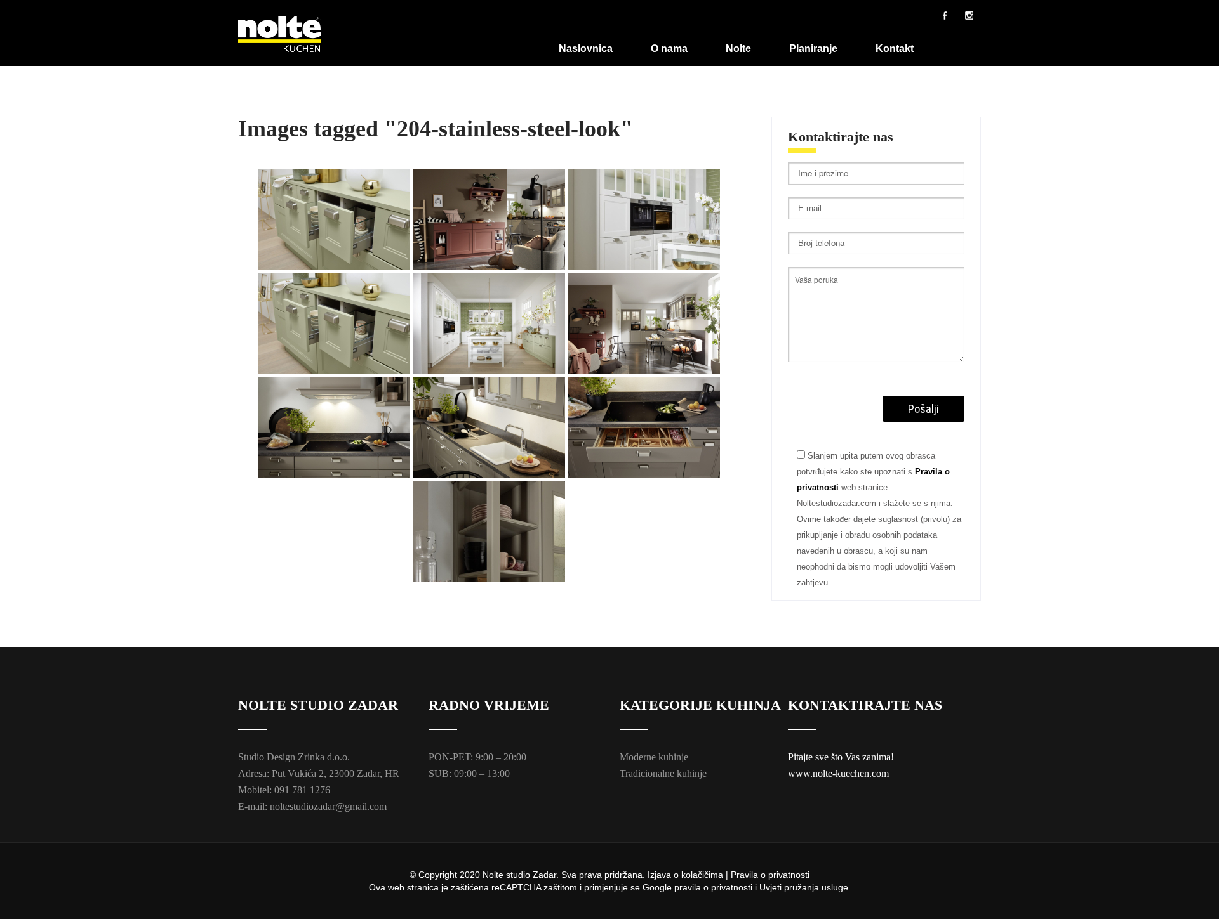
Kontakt (895, 48)
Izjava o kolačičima (685, 875)
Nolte (738, 48)
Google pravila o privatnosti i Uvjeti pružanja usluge (745, 887)
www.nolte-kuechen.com (838, 773)
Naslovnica (586, 48)
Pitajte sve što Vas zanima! (841, 757)
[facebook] (945, 15)
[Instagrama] (969, 15)
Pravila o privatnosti (770, 875)
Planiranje (813, 48)
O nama (669, 48)
